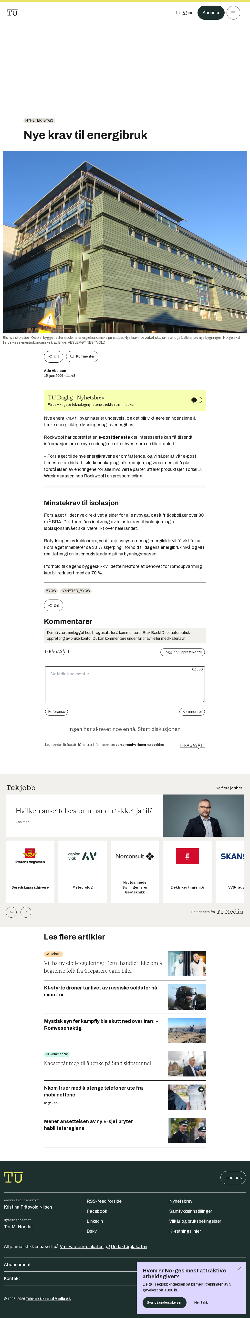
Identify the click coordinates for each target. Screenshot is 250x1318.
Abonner (211, 12)
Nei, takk (201, 1302)
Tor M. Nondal (18, 1226)
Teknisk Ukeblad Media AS (48, 1299)
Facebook (97, 1211)
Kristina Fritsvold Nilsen (28, 1207)
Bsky (92, 1231)
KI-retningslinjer (185, 1231)
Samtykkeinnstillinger (190, 1211)
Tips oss (233, 1177)
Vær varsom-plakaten (82, 1246)
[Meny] (233, 12)
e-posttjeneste (114, 437)
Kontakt (12, 1278)
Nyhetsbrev (180, 1201)
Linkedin (95, 1221)
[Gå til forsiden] (12, 13)
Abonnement (17, 1264)
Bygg (51, 591)
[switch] (196, 400)
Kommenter (85, 356)
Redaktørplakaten (129, 1246)
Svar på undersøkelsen (164, 1302)
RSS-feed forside (104, 1201)
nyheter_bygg (39, 120)
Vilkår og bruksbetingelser (195, 1221)
